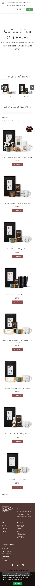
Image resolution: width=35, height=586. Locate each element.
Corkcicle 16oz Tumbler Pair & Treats (17, 294)
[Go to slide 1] (3, 87)
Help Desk (5, 548)
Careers (4, 531)
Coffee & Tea (20, 527)
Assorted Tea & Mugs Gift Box (17, 479)
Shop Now (5, 547)
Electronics (20, 536)
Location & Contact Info (24, 511)
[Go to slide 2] (32, 87)
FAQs (3, 527)
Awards (4, 525)
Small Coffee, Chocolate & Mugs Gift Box (17, 434)
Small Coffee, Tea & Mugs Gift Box (17, 249)
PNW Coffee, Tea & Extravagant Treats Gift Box (17, 157)
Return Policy (6, 530)
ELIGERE (4, 560)
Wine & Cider (21, 525)
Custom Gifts (5, 559)
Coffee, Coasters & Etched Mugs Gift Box (17, 203)
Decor (18, 531)
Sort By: (4, 121)
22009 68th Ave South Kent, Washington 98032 (24, 515)
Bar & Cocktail (21, 534)
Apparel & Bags (21, 533)
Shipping (4, 528)
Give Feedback (6, 553)
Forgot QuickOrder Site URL (10, 550)
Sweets (19, 528)
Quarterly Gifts (21, 537)
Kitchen (19, 530)
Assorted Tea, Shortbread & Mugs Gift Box (18, 388)
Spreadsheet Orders (8, 551)
